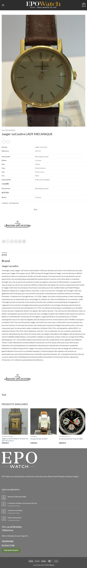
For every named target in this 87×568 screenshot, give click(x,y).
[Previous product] (8, 141)
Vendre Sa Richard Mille (17, 497)
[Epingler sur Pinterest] (20, 241)
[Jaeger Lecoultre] (17, 224)
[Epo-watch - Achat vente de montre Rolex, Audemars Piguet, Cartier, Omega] (43, 5)
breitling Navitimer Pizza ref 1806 (71, 439)
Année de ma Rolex (15, 510)
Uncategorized (8, 130)
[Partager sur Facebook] (8, 241)
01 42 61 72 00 (8, 545)
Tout (35, 209)
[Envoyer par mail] (16, 241)
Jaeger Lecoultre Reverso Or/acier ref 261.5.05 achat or (15, 440)
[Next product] (3, 141)
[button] (3, 5)
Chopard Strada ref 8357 (39, 439)
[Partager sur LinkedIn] (24, 241)
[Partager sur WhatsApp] (4, 241)
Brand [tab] (4, 255)
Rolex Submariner (14, 517)
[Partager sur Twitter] (12, 241)
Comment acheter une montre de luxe (22, 503)
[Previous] (2, 428)
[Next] (85, 428)
